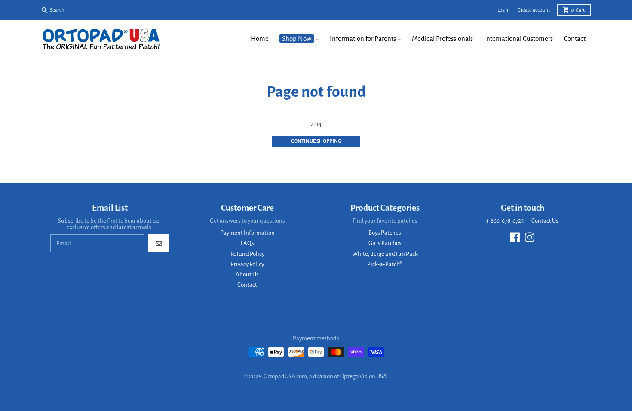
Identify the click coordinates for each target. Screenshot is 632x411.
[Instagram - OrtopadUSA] (529, 237)
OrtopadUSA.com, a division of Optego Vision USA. (326, 376)
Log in (503, 10)
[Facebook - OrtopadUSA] (515, 237)
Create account (534, 10)
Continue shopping (316, 141)
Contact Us (544, 221)
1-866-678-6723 (505, 221)
